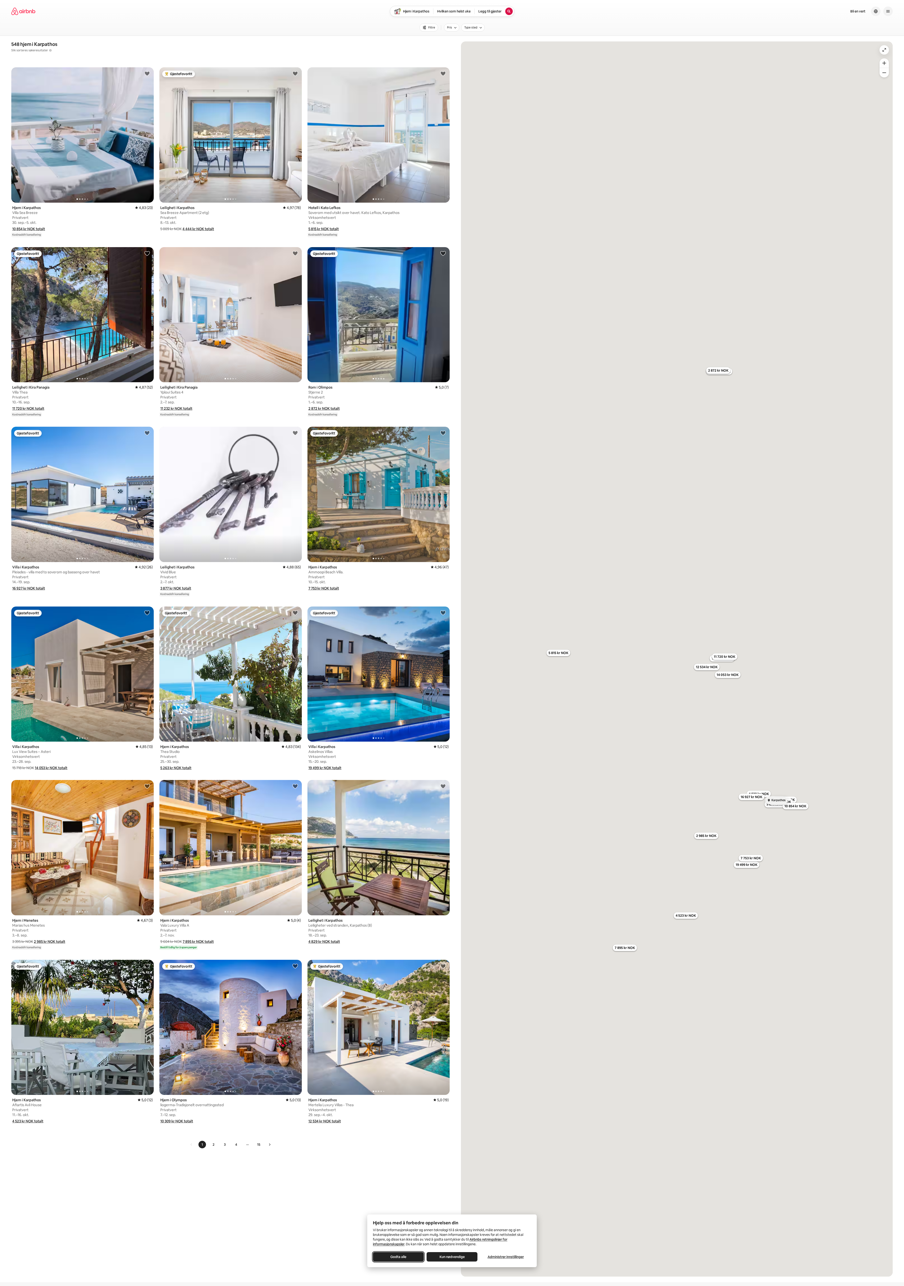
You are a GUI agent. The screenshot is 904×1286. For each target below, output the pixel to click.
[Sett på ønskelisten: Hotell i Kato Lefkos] (443, 73)
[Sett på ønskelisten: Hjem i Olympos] (295, 966)
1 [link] (202, 1144)
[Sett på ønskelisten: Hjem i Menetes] (147, 786)
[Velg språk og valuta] (875, 11)
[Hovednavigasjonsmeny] (888, 11)
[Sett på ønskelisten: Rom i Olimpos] (443, 253)
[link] (191, 1144)
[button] (28, 229)
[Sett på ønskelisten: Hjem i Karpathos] (147, 73)
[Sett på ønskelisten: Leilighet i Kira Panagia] (147, 253)
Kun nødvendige (452, 1257)
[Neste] (269, 1144)
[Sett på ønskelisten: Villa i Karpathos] (147, 433)
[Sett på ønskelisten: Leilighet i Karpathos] (295, 73)
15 (258, 1144)
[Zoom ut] (884, 72)
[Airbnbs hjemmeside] (23, 11)
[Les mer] (50, 50)
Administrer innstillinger (506, 1257)
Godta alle (398, 1257)
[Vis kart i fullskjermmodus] (884, 50)
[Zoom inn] (884, 63)
